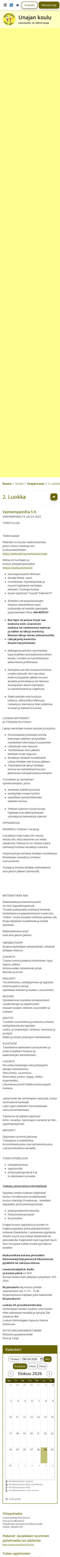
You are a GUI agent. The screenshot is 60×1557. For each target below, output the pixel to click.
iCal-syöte (15, 1499)
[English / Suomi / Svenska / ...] (17, 5)
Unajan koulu (35, 483)
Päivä (42, 1366)
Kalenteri (13, 1349)
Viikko (32, 1366)
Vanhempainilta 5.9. (20, 511)
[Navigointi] (5, 5)
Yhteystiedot (12, 1513)
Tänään (14, 1359)
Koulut (19, 483)
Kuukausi (20, 1366)
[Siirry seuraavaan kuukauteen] (49, 1373)
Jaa (53, 496)
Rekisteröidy (49, 5)
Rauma (7, 483)
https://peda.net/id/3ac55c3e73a (18, 1544)
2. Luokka (14, 496)
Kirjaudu (29, 5)
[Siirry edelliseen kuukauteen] (10, 1373)
